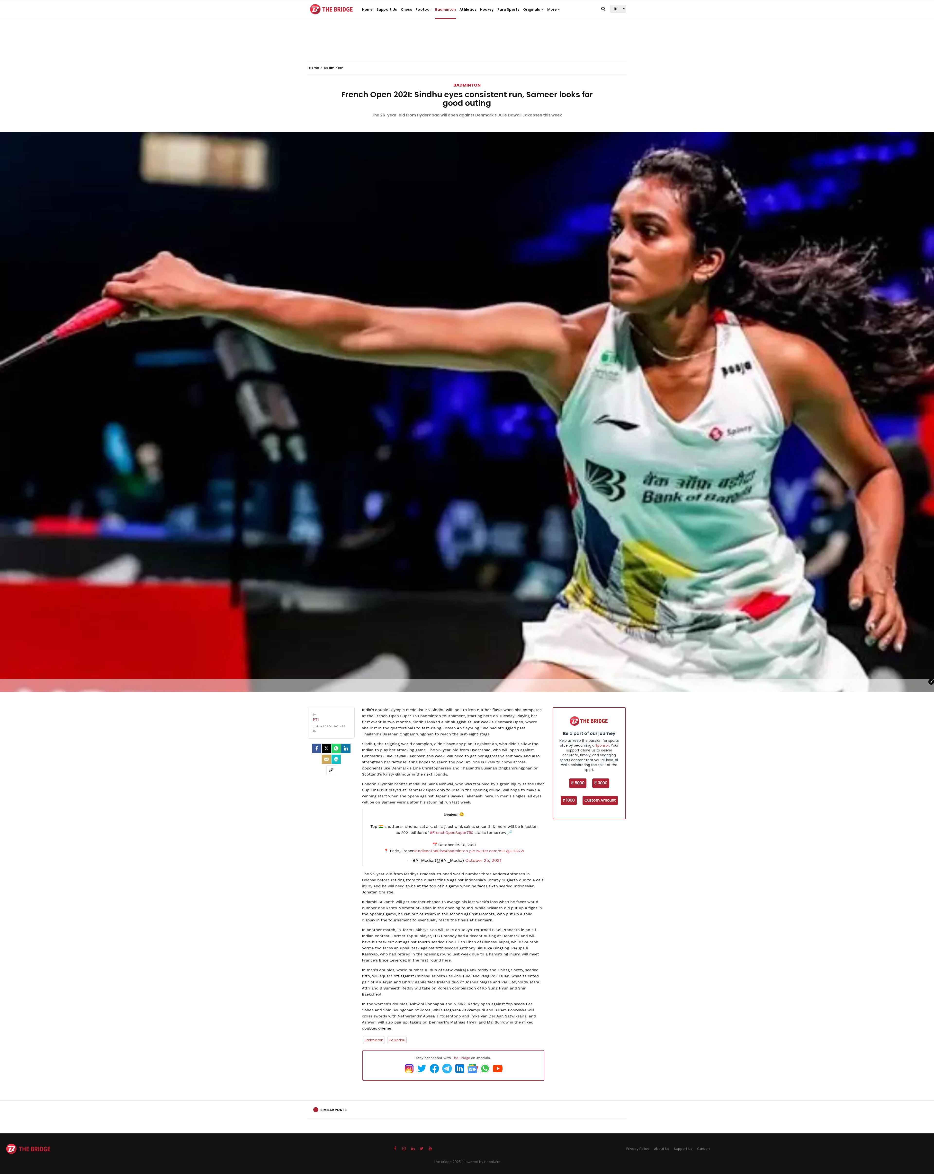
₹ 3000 (600, 783)
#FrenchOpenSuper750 (451, 832)
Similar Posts (333, 1109)
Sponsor (602, 745)
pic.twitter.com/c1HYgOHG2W (496, 850)
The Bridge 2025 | (449, 1161)
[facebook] (317, 748)
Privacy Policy (637, 1148)
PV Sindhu (397, 1040)
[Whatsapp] (336, 748)
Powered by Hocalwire (482, 1161)
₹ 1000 (569, 800)
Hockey (487, 9)
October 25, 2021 (483, 860)
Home (367, 9)
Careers (703, 1148)
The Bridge (461, 1058)
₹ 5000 (577, 783)
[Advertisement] (467, 46)
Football (423, 9)
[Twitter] (326, 748)
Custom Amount (600, 800)
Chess (406, 9)
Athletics (467, 9)
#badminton (456, 850)
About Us (661, 1148)
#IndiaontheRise (429, 850)
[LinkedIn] (346, 748)
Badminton (445, 9)
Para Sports (508, 9)
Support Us (387, 9)
